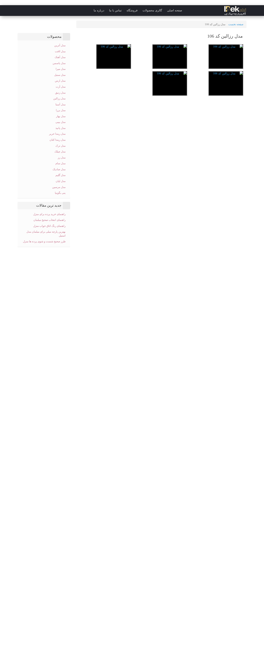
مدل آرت (61, 86)
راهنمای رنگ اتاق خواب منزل (49, 225)
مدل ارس (60, 80)
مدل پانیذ (60, 128)
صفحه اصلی (174, 10)
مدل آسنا (60, 104)
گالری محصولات (152, 10)
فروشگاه (132, 10)
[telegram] (19, 10)
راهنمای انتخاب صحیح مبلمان (49, 219)
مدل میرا (61, 68)
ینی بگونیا (60, 192)
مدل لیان (61, 181)
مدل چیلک (60, 151)
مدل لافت (60, 51)
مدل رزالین (59, 98)
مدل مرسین (59, 187)
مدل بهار (61, 116)
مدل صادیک (59, 169)
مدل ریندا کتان (58, 139)
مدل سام (60, 163)
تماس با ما (115, 10)
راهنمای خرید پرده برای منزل (49, 214)
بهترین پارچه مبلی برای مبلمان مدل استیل (46, 233)
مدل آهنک (60, 57)
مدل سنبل (60, 74)
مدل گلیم (60, 175)
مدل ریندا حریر (57, 133)
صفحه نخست (235, 24)
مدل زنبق (60, 92)
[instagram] (11, 10)
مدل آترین (60, 45)
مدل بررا (61, 110)
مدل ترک (60, 145)
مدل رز (62, 157)
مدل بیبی (60, 122)
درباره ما (99, 10)
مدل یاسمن (59, 63)
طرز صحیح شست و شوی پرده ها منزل (44, 241)
